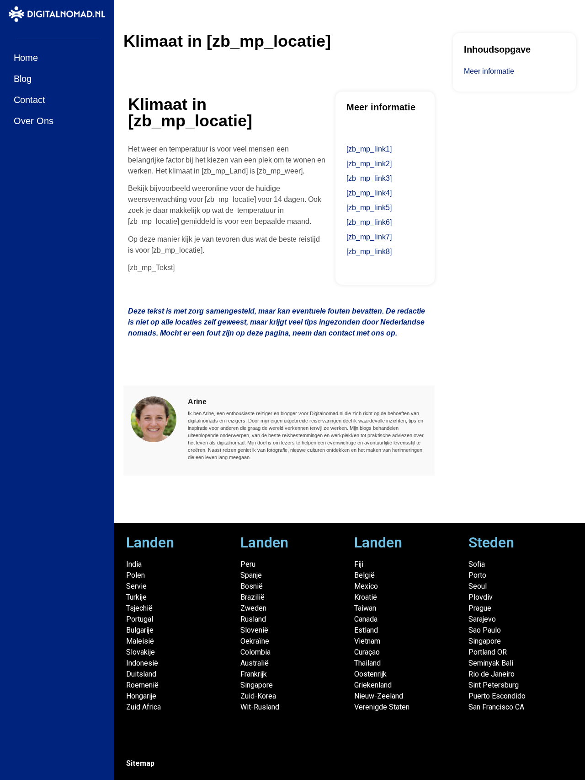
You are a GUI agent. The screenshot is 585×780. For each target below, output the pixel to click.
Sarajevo (482, 619)
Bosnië (251, 586)
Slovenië (254, 630)
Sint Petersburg (493, 685)
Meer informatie (489, 71)
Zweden (253, 608)
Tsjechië (139, 608)
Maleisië (140, 641)
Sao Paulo (484, 630)
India (134, 564)
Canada (366, 619)
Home (26, 58)
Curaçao (367, 652)
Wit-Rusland (259, 707)
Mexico (366, 586)
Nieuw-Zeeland (378, 696)
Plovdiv (480, 597)
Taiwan (365, 608)
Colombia (255, 652)
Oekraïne (254, 641)
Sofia (476, 564)
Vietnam (367, 641)
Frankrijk (253, 674)
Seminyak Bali (490, 663)
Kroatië (365, 597)
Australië (254, 663)
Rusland (253, 619)
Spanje (251, 575)
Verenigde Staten (382, 707)
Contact (29, 100)
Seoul (477, 586)
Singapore (256, 685)
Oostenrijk (370, 674)
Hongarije (141, 696)
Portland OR (487, 652)
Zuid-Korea (258, 696)
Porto (477, 575)
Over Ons (33, 121)
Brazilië (252, 597)
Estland (366, 630)
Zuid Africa (143, 707)
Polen (135, 575)
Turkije (136, 597)
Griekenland (373, 685)
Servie (136, 586)
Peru (247, 564)
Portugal (139, 619)
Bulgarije (140, 630)
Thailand (367, 663)
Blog (23, 79)
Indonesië (142, 663)
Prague (479, 608)
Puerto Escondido (497, 696)
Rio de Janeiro (491, 674)
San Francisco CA (496, 707)
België (364, 575)
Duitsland (141, 674)
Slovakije (140, 652)
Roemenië (142, 685)
